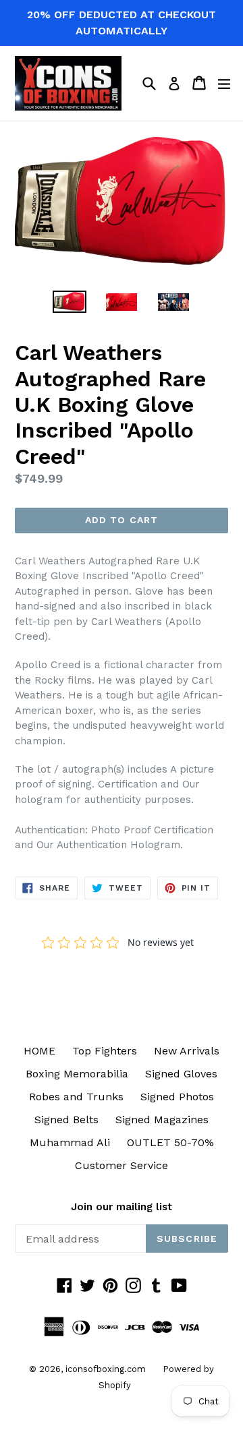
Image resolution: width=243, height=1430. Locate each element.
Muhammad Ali (70, 1142)
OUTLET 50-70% (170, 1142)
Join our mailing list (121, 1207)
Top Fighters (104, 1050)
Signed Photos (177, 1096)
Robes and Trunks (76, 1096)
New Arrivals (186, 1050)
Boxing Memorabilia (77, 1073)
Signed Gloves (181, 1073)
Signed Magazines (162, 1119)
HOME (39, 1050)
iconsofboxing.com (105, 1369)
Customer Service (121, 1165)
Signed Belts (66, 1119)
